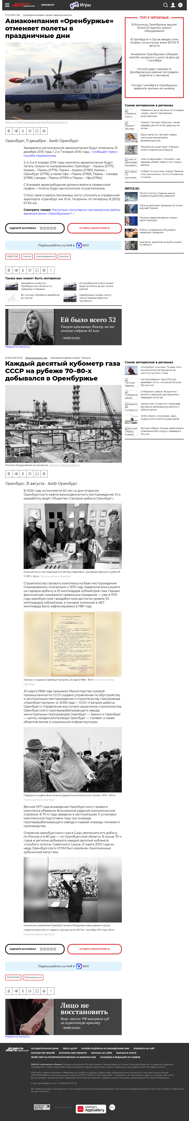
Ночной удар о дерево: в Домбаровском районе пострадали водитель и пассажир (154, 72)
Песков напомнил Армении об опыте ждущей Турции (161, 206)
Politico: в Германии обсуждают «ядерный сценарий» (158, 231)
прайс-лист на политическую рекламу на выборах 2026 (63, 1057)
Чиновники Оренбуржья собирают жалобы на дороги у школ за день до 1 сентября (154, 57)
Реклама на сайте (101, 1053)
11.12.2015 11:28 (12, 15)
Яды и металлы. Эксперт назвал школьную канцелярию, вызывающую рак (159, 137)
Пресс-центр (70, 1048)
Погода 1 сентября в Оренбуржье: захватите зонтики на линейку (154, 87)
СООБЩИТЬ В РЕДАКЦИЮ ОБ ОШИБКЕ (120, 1057)
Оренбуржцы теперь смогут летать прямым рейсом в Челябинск (95, 298)
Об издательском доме (45, 1048)
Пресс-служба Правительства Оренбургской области (36, 122)
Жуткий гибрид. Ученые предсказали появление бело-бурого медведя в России (162, 431)
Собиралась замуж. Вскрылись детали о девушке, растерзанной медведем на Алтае (160, 394)
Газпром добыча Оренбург (64, 465)
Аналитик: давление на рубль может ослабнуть (161, 243)
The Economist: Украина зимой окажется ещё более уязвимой (157, 194)
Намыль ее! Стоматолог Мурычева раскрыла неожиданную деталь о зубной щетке (160, 406)
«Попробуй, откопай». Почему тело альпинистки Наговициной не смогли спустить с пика (161, 370)
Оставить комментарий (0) (94, 228)
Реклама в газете (126, 1053)
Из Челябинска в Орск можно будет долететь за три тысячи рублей (96, 286)
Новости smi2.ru (17, 347)
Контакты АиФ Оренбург (73, 1053)
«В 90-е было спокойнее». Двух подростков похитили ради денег (160, 417)
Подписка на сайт (143, 1048)
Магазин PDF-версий (43, 1053)
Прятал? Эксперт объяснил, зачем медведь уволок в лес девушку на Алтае (160, 125)
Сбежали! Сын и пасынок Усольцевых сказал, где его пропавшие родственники (162, 113)
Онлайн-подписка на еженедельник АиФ (105, 1048)
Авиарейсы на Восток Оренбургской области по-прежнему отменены (37, 286)
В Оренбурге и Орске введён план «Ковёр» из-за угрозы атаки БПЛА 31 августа (154, 42)
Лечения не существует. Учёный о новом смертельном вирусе (160, 148)
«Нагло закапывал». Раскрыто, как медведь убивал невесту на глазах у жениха (161, 162)
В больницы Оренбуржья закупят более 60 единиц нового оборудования (154, 28)
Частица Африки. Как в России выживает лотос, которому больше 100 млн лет (161, 382)
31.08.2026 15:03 (14, 357)
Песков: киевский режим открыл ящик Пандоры (158, 219)
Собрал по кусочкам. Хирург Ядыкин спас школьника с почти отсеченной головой (162, 174)
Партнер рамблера (63, 1107)
